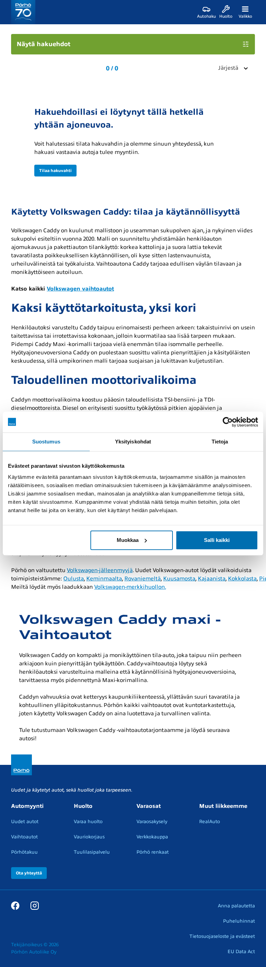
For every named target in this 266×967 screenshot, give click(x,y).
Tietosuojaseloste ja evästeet (222, 936)
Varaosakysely (151, 821)
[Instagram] (34, 906)
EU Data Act (241, 951)
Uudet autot (24, 821)
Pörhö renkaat (152, 852)
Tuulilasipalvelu (92, 852)
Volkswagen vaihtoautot (80, 289)
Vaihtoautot (24, 836)
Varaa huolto (88, 821)
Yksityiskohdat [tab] (133, 441)
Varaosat (148, 806)
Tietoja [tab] (220, 441)
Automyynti (27, 806)
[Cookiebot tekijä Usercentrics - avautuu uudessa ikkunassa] (227, 422)
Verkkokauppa (152, 836)
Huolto (83, 806)
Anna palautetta (236, 905)
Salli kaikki (217, 540)
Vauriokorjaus (89, 836)
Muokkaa (128, 540)
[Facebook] (15, 906)
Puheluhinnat (239, 921)
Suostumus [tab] (46, 441)
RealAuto (209, 821)
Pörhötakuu (24, 852)
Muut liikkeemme (223, 806)
